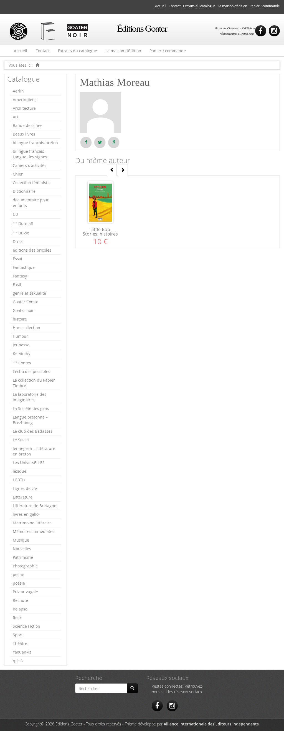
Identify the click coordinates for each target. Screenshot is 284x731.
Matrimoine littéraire (32, 522)
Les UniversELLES (29, 462)
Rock (17, 617)
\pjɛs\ (18, 660)
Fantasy (20, 276)
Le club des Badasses (32, 431)
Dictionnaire (24, 191)
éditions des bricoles (32, 250)
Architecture (24, 108)
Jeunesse (21, 344)
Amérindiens (25, 99)
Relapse (20, 609)
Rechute (20, 600)
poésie (19, 583)
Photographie (25, 566)
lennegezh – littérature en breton (34, 451)
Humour (20, 336)
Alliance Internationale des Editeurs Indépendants (211, 724)
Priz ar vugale (25, 591)
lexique (19, 471)
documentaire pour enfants (31, 202)
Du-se (23, 233)
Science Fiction (26, 626)
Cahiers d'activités (29, 165)
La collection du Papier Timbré (34, 382)
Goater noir (23, 310)
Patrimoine (23, 557)
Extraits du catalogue (199, 6)
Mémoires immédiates (33, 531)
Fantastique (24, 267)
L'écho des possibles (31, 371)
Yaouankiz (22, 652)
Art (15, 116)
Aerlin (18, 91)
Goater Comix (25, 301)
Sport (18, 634)
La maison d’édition (232, 6)
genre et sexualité (29, 293)
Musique (21, 540)
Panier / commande (265, 6)
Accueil (160, 6)
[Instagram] (274, 30)
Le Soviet (21, 439)
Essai (17, 258)
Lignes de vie (25, 488)
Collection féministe (31, 182)
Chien (18, 174)
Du (15, 214)
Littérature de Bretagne (34, 505)
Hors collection (26, 327)
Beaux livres (24, 134)
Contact (175, 6)
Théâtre (20, 643)
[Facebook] (260, 30)
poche (18, 574)
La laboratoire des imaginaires (29, 397)
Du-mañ (25, 223)
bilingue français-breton (35, 142)
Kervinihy (21, 353)
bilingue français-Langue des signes (30, 154)
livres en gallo (26, 514)
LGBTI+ (19, 479)
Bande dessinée (27, 125)
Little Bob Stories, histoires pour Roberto (100, 234)
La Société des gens (31, 408)
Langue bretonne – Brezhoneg (30, 419)
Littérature (22, 497)
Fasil (17, 284)
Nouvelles (22, 548)
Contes (24, 363)
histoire (20, 319)
